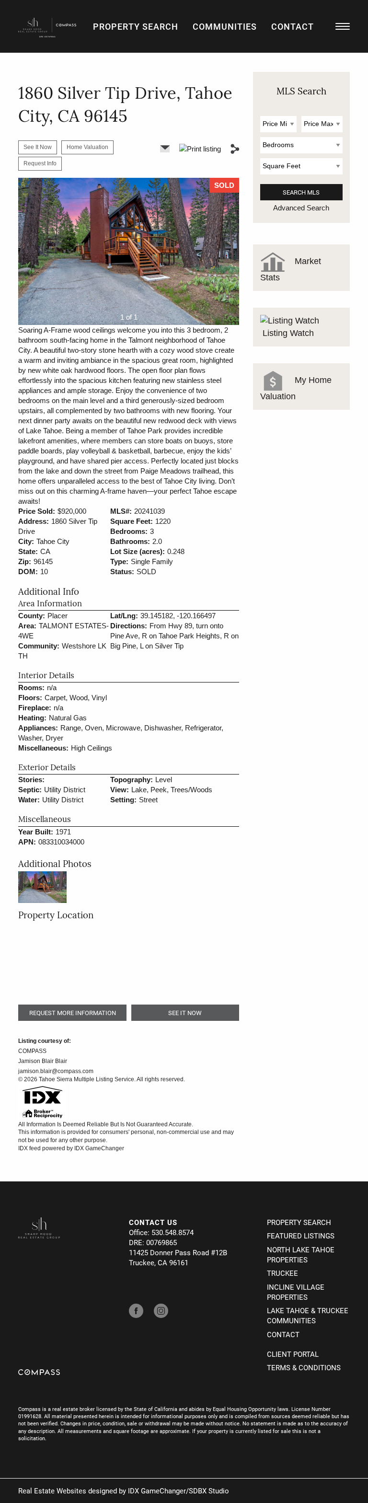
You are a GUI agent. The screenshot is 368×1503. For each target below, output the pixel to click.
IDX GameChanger (99, 1148)
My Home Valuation (296, 388)
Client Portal (293, 1354)
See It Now (37, 147)
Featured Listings (300, 1235)
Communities (225, 26)
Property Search (135, 26)
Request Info (40, 163)
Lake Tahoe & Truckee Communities (307, 1315)
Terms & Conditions (304, 1367)
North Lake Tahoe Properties (300, 1254)
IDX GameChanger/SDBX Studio (178, 1490)
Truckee (282, 1273)
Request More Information (72, 1012)
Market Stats (290, 269)
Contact (292, 26)
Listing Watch (287, 333)
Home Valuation (87, 147)
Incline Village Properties (295, 1292)
